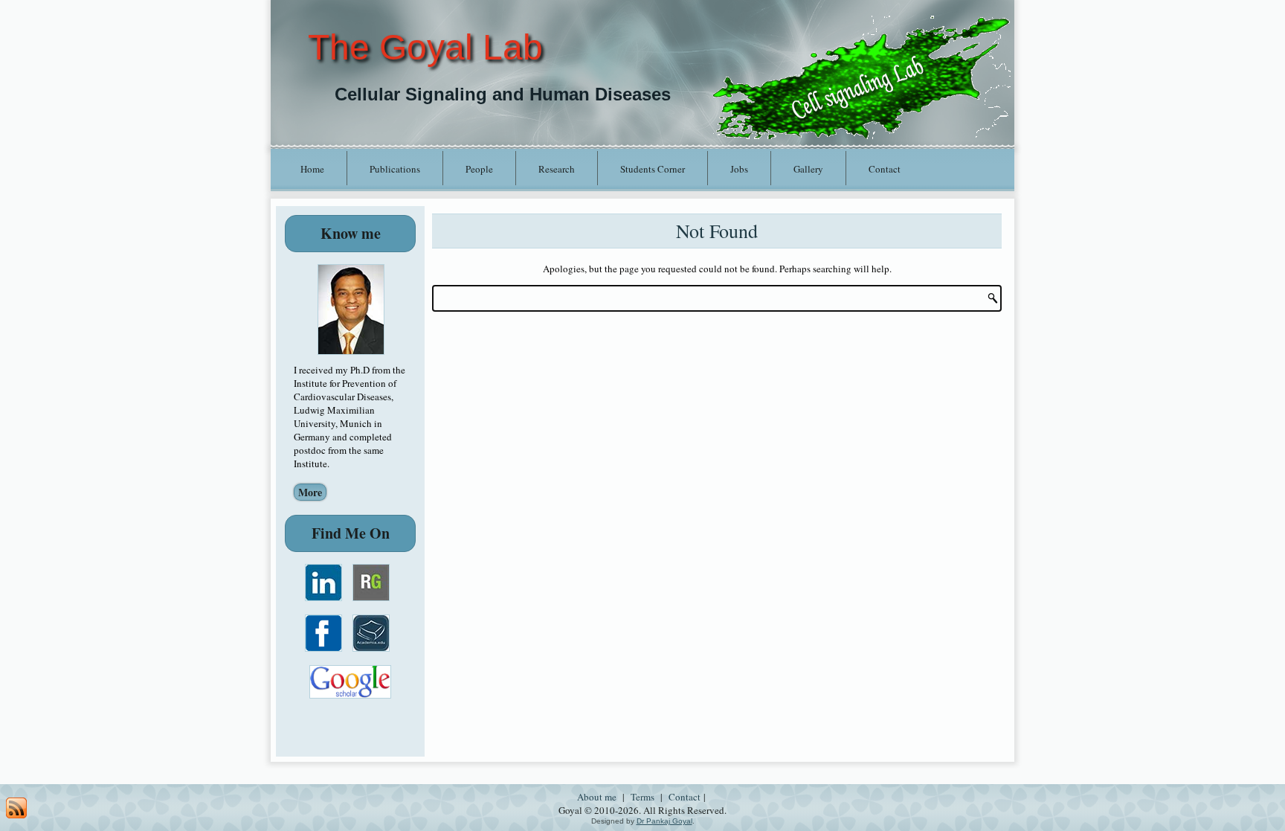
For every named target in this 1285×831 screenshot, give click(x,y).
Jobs (739, 169)
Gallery (808, 169)
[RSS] (16, 808)
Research (556, 169)
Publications (395, 169)
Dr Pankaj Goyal (664, 821)
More (310, 492)
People (479, 169)
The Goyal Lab (425, 47)
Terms (642, 796)
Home (312, 169)
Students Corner (652, 169)
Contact (885, 169)
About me (596, 796)
